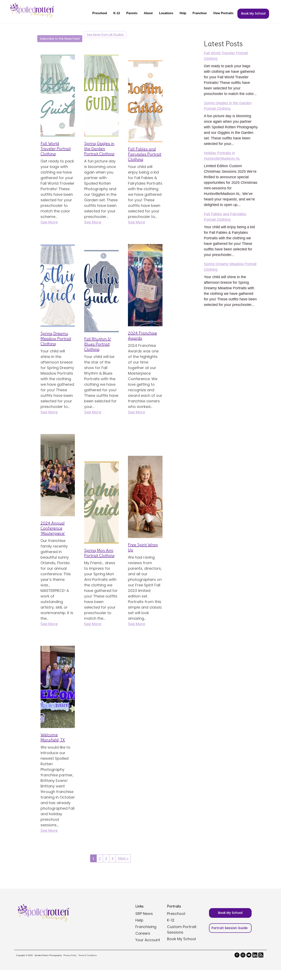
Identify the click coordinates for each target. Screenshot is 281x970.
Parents (131, 13)
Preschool (99, 13)
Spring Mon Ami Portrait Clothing (99, 553)
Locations (166, 13)
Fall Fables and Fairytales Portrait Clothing (144, 154)
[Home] (31, 10)
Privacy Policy (70, 955)
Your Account (147, 939)
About (148, 13)
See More (49, 222)
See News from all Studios (105, 34)
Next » (123, 858)
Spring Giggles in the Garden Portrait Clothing (99, 148)
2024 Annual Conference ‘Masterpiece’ (53, 528)
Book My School (253, 13)
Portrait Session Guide (229, 928)
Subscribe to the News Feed (60, 39)
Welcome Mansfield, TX (53, 737)
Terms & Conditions (87, 955)
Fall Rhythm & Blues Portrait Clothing (97, 344)
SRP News (144, 913)
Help (183, 13)
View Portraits (223, 13)
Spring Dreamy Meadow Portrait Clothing (56, 338)
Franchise (200, 13)
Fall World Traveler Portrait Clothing (56, 148)
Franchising (145, 926)
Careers (142, 933)
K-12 (116, 13)
